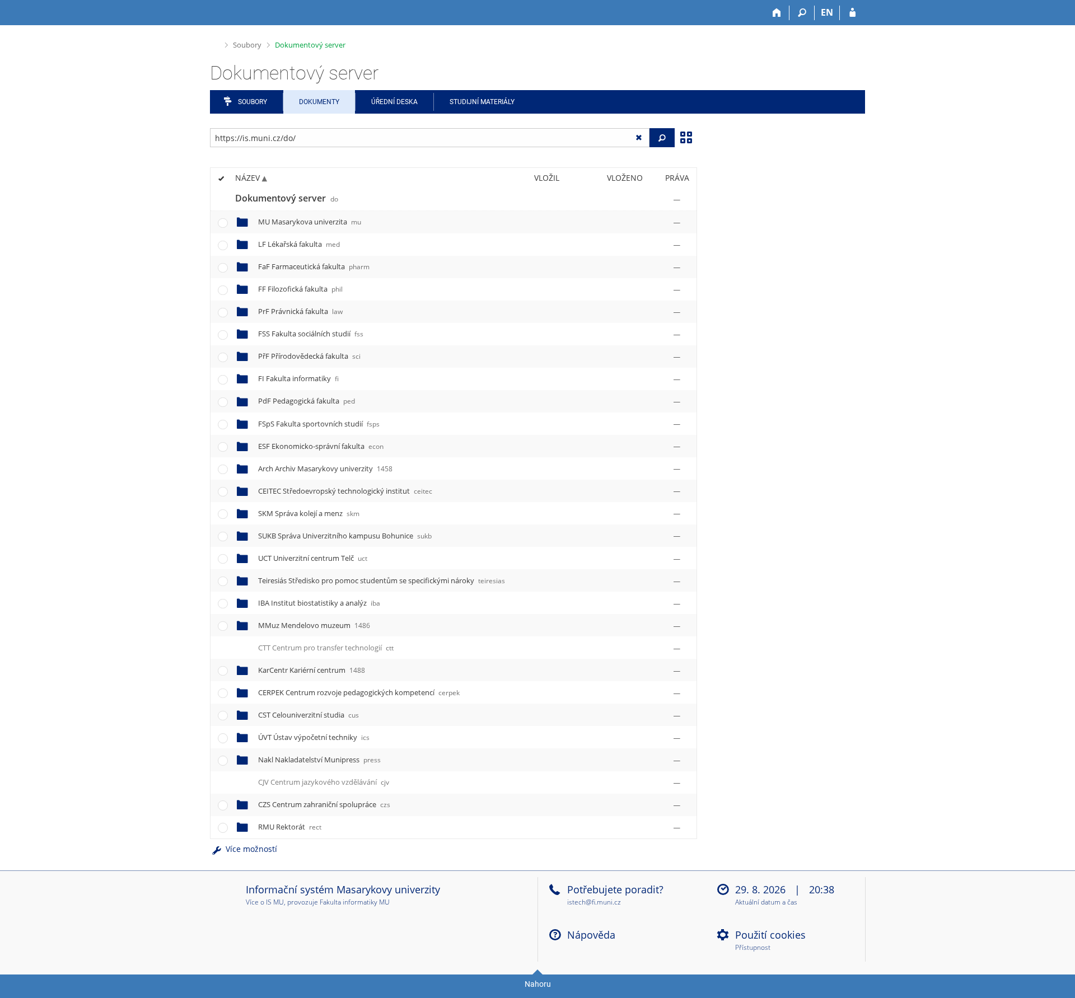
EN (827, 12)
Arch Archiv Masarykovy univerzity (325, 468)
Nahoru (538, 984)
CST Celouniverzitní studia (308, 715)
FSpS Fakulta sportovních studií (319, 424)
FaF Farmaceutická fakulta (314, 266)
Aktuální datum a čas (766, 902)
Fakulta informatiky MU (355, 902)
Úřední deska (394, 102)
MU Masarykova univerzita (309, 222)
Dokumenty (319, 102)
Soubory (247, 45)
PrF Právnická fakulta (300, 311)
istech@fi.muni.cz (594, 902)
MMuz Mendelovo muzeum (314, 625)
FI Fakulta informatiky (298, 378)
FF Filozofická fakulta (300, 289)
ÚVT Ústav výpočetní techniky (314, 737)
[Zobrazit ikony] (686, 136)
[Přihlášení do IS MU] (852, 13)
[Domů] (776, 13)
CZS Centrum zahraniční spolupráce (324, 804)
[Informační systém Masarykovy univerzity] (230, 12)
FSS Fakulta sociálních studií (310, 334)
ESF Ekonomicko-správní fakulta (321, 446)
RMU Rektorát (289, 827)
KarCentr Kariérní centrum (311, 670)
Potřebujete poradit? (615, 889)
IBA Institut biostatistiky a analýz (319, 603)
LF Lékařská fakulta (299, 244)
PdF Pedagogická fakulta (306, 401)
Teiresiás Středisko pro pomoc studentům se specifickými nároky (381, 580)
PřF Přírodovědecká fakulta (309, 356)
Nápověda (591, 934)
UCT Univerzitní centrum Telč (312, 558)
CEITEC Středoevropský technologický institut (345, 491)
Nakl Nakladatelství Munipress (319, 760)
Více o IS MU (265, 902)
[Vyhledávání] (802, 13)
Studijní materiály (482, 102)
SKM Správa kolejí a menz (308, 513)
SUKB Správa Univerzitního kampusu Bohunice (345, 536)
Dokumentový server (310, 45)
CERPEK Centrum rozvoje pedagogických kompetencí (359, 692)
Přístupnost (752, 948)
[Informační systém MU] (214, 43)
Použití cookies (770, 934)
